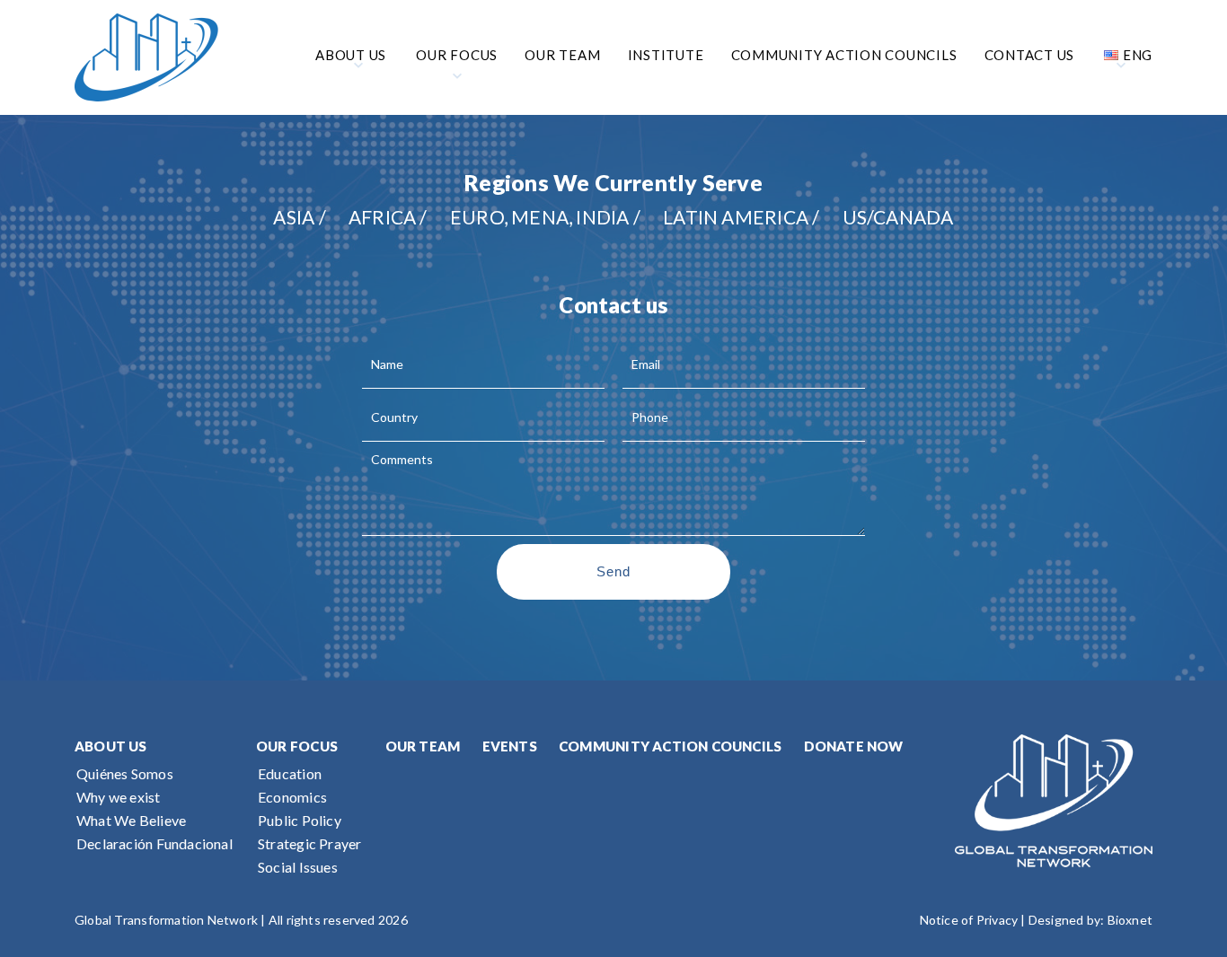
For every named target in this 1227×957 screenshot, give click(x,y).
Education (290, 773)
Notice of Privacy (969, 919)
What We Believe (131, 820)
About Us (111, 746)
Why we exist (118, 796)
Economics (292, 796)
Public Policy (299, 820)
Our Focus (297, 746)
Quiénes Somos (124, 773)
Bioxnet (1130, 919)
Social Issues (298, 866)
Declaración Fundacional (154, 843)
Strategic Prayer (309, 843)
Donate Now (854, 746)
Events (509, 746)
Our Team (423, 746)
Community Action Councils (670, 746)
